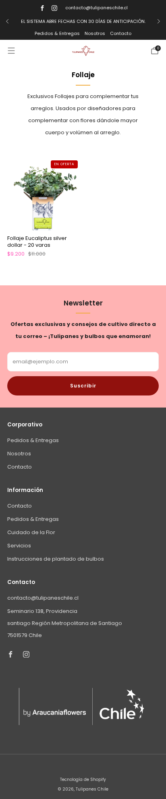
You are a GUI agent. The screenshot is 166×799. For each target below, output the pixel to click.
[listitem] (83, 21)
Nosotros (95, 33)
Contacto (120, 33)
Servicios (19, 545)
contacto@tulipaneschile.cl (96, 7)
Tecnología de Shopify (83, 779)
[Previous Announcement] (7, 21)
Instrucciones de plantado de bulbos (55, 559)
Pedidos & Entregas (57, 33)
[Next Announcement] (159, 21)
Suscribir (83, 385)
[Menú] (11, 51)
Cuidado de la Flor (31, 532)
